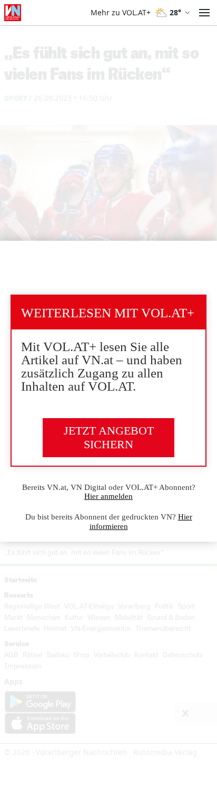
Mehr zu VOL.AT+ (121, 12)
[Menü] (204, 12)
